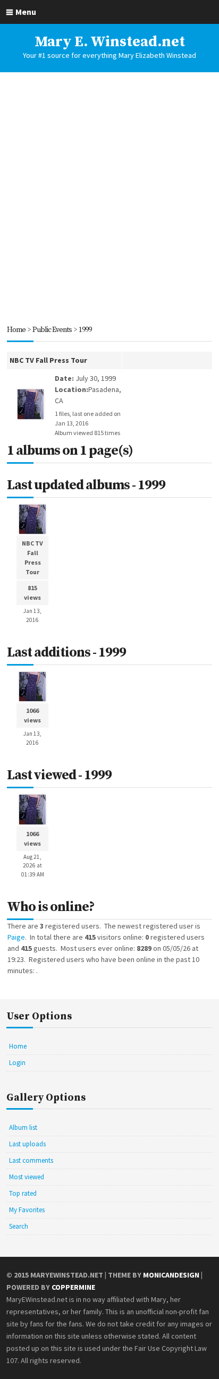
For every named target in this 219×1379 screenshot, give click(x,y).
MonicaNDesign (171, 1275)
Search (18, 1226)
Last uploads (27, 1143)
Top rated (23, 1193)
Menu (25, 11)
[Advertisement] (109, 198)
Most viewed (26, 1176)
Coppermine (73, 1287)
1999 (85, 330)
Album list (23, 1127)
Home (16, 330)
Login (17, 1062)
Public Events (52, 330)
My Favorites (27, 1209)
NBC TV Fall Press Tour (48, 360)
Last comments (31, 1160)
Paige (16, 937)
